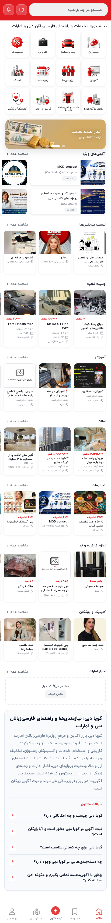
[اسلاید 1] (63, 146)
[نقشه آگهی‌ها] (21, 9)
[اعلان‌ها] (8, 9)
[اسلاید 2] (55, 146)
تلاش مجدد (55, 693)
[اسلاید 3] (47, 146)
